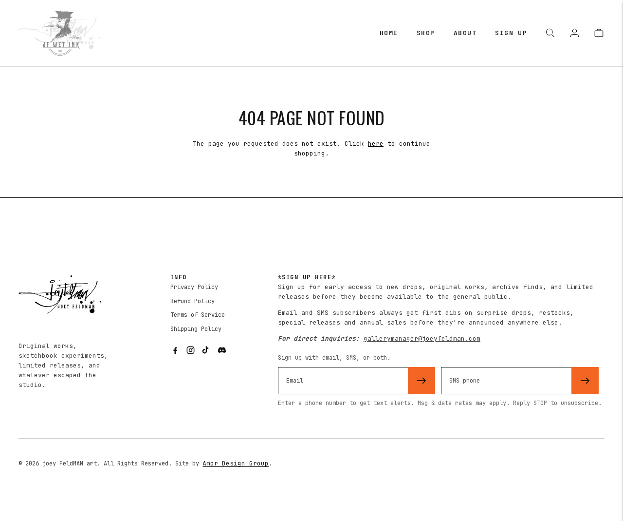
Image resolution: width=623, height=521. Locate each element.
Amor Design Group (235, 463)
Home (389, 33)
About (465, 33)
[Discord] (222, 350)
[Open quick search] (551, 33)
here (376, 143)
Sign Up (511, 33)
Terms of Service (197, 315)
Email (297, 366)
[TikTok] (206, 350)
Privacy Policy (194, 287)
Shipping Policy (195, 329)
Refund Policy (192, 301)
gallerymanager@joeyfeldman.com (422, 338)
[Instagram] (191, 350)
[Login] (575, 33)
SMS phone (468, 366)
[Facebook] (175, 350)
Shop (426, 33)
